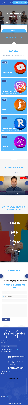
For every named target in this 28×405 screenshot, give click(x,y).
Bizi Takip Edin (4, 396)
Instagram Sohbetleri (9, 91)
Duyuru (20, 2)
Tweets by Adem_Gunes (13, 378)
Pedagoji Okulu (7, 72)
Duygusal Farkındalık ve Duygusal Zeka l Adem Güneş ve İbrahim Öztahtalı (16, 368)
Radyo (17, 20)
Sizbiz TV (5, 109)
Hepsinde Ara (7, 20)
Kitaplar (5, 147)
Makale (22, 20)
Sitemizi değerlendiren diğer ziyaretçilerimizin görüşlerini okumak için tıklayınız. (15, 281)
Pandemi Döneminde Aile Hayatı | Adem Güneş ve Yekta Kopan (16, 362)
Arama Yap (13, 30)
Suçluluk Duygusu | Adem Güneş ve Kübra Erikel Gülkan (16, 357)
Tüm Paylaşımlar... (4, 371)
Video (13, 20)
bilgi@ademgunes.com (11, 346)
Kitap (14, 22)
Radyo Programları (9, 128)
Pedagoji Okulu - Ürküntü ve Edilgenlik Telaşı (12, 193)
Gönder (5, 319)
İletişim (25, 2)
